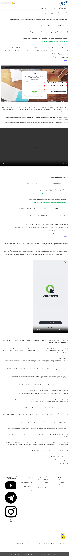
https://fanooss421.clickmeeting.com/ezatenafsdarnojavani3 (54, 41)
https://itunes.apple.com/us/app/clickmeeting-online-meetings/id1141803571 (51, 202)
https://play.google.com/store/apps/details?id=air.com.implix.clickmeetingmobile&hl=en (48, 193)
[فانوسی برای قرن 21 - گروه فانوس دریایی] (63, 3)
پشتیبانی (47, 8)
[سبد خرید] (2, 3)
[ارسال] (40, 3)
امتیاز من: (14, 3)
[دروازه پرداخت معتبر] (63, 535)
